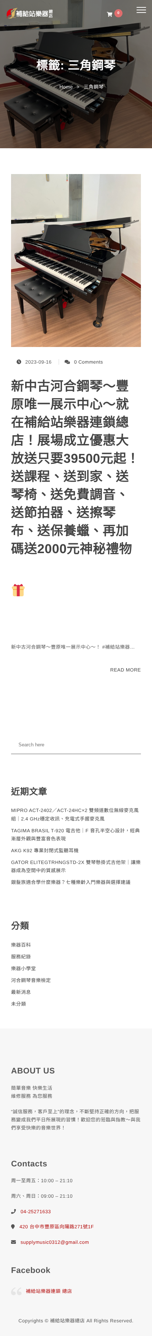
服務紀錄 (21, 957)
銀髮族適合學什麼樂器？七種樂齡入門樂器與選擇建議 (71, 882)
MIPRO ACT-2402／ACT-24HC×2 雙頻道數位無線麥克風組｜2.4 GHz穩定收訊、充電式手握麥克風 (75, 814)
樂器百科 (21, 945)
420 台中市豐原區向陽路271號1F (57, 1226)
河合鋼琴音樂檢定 (31, 980)
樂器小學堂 (23, 968)
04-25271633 (36, 1211)
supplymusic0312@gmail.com (55, 1242)
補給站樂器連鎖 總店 (49, 1291)
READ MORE (125, 670)
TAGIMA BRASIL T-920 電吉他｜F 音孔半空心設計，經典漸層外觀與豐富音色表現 (75, 834)
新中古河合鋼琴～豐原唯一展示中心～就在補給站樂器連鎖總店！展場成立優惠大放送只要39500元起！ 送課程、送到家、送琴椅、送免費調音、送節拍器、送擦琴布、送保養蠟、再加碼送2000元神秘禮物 (75, 467)
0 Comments (88, 362)
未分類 (18, 1004)
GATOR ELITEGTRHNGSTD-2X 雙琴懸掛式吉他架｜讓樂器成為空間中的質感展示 (76, 866)
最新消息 (21, 992)
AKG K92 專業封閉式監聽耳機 (45, 850)
